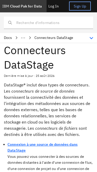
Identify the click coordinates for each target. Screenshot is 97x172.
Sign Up (80, 6)
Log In (53, 6)
